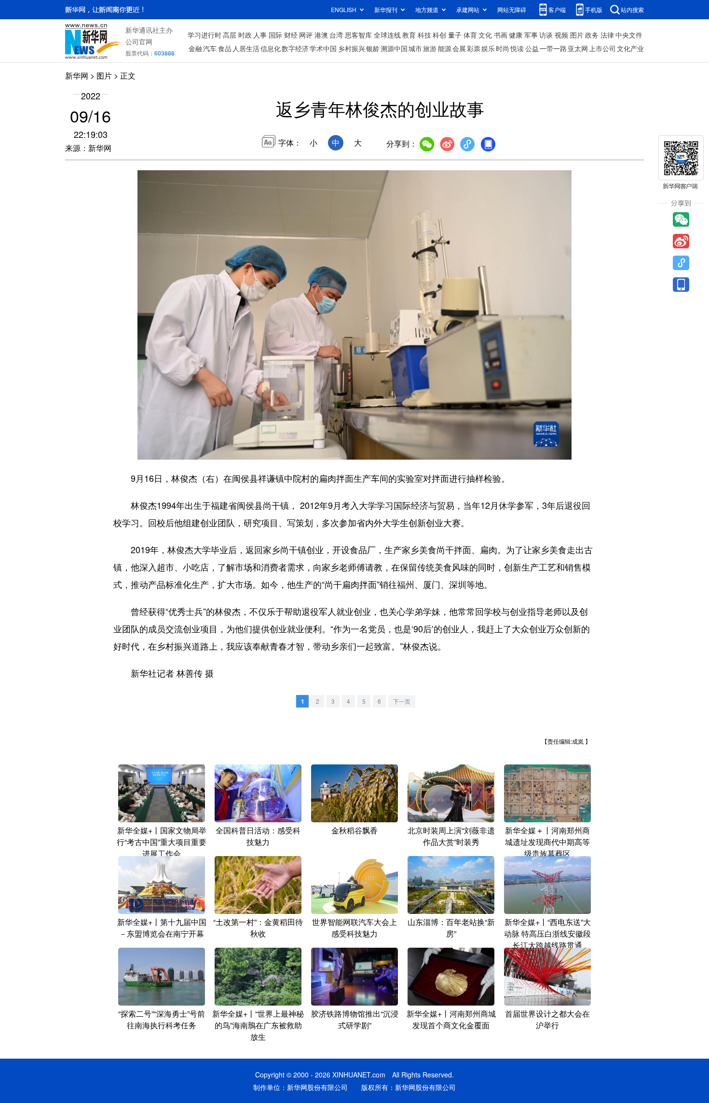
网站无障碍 (511, 9)
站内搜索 (632, 9)
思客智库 (358, 35)
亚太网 (578, 48)
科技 (424, 35)
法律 (607, 35)
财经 (291, 35)
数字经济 (295, 48)
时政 (245, 35)
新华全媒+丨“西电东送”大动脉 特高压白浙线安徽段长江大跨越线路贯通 (547, 933)
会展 (459, 48)
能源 (444, 48)
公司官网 (138, 41)
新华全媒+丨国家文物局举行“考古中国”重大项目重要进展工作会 (161, 842)
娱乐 (488, 48)
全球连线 (387, 35)
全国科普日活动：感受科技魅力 (258, 836)
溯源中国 (394, 48)
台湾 (336, 35)
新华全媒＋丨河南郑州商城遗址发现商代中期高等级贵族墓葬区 (547, 842)
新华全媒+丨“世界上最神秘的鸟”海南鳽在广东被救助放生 (258, 1025)
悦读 (517, 48)
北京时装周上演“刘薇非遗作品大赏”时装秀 (451, 836)
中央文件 (628, 35)
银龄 (373, 48)
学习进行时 (204, 35)
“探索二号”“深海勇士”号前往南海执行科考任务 (161, 1019)
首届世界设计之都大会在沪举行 (547, 1019)
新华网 (76, 75)
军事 (531, 35)
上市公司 (602, 48)
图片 (577, 35)
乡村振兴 (351, 48)
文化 (485, 35)
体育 (470, 35)
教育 (409, 35)
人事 (260, 35)
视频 (561, 35)
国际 (275, 35)
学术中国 (323, 48)
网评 (306, 35)
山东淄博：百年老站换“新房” (451, 927)
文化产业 (630, 48)
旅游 (429, 48)
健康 (515, 35)
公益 (532, 48)
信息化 (270, 48)
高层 (229, 35)
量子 (455, 35)
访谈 (546, 35)
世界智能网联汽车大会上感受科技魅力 (354, 927)
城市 (415, 48)
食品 (225, 48)
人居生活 (245, 48)
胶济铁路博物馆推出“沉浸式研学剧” (354, 1019)
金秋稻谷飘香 (354, 830)
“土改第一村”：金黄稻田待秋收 (258, 927)
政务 (592, 35)
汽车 (210, 48)
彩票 (473, 48)
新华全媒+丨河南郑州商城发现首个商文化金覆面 (451, 1019)
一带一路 (553, 48)
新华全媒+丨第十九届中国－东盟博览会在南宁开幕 (161, 927)
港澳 (321, 35)
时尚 (502, 48)
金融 (195, 48)
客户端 (557, 9)
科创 (439, 35)
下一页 (401, 701)
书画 (500, 35)
